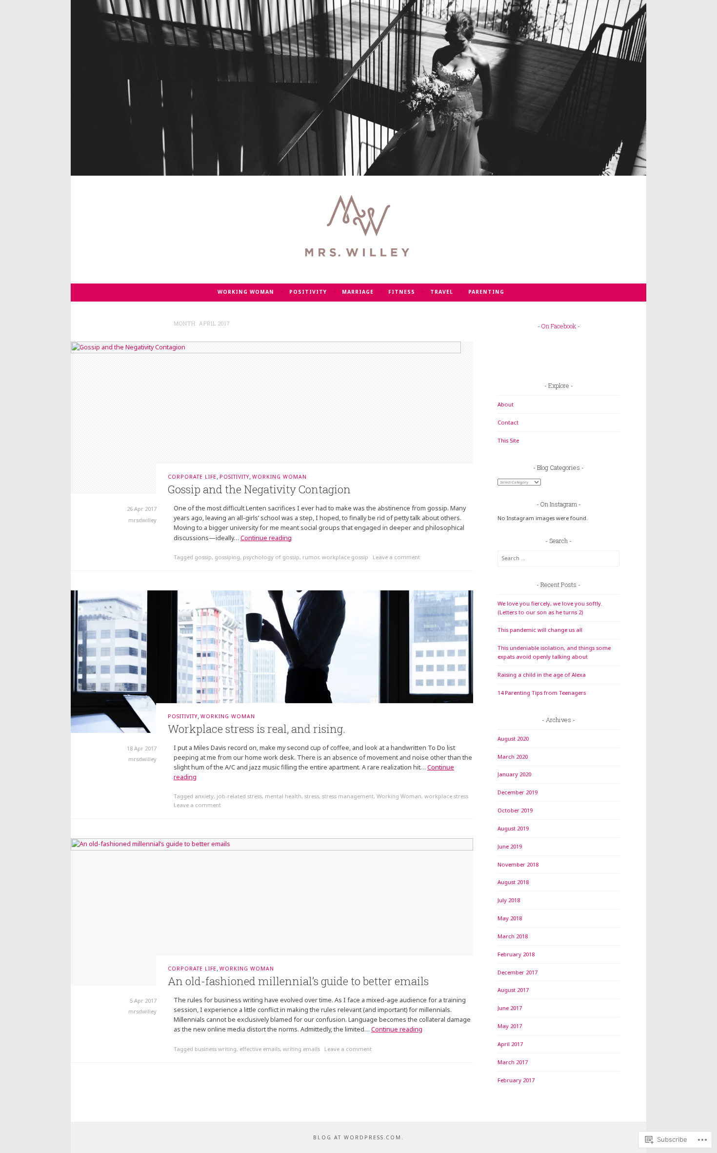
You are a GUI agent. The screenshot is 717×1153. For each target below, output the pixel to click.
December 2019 (518, 792)
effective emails (259, 1048)
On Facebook (558, 326)
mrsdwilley (142, 520)
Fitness (401, 291)
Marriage (358, 291)
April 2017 (510, 1044)
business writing (216, 1048)
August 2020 (513, 738)
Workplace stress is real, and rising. (256, 729)
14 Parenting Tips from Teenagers (542, 692)
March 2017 (513, 1062)
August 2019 (513, 828)
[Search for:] (558, 558)
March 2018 (513, 936)
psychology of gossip (271, 557)
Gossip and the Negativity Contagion (259, 489)
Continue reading (266, 538)
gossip (203, 557)
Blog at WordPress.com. (358, 1137)
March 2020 (513, 756)
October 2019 (515, 810)
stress (311, 796)
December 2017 (518, 972)
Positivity (308, 291)
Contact (508, 422)
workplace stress (446, 796)
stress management (348, 796)
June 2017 (510, 1007)
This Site (508, 440)
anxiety (204, 796)
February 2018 (516, 954)
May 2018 (510, 918)
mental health (283, 796)
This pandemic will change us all (540, 629)
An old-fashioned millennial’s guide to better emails (298, 981)
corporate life (192, 476)
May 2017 (510, 1026)
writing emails (301, 1048)
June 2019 (510, 846)
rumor (310, 557)
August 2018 (513, 882)
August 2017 (513, 989)
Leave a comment (396, 557)
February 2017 (516, 1080)
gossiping (227, 557)
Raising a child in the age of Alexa (542, 674)
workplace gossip (345, 557)
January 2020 (514, 774)
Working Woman (246, 291)
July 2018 (509, 900)
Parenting (486, 291)
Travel (441, 291)
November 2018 (518, 864)
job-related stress (239, 796)
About (506, 404)
